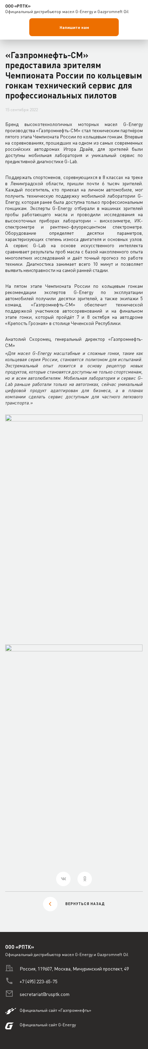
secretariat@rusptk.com (45, 994)
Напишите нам (74, 27)
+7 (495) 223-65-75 (38, 981)
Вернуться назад (85, 903)
